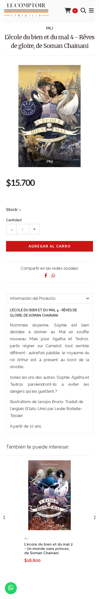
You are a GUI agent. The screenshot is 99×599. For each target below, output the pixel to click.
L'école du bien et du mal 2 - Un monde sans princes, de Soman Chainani (48, 548)
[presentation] (4, 517)
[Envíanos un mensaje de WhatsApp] (11, 588)
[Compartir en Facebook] (46, 275)
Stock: (12, 209)
